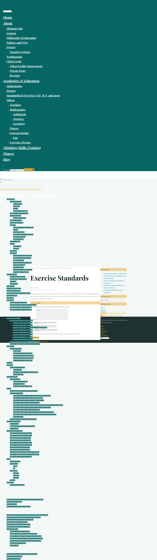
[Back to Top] (101, 318)
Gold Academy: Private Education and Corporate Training (23, 174)
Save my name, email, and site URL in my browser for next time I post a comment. (56, 334)
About (102, 328)
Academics (103, 331)
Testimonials (104, 335)
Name (32, 323)
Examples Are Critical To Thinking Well (115, 273)
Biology (2, 189)
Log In (102, 308)
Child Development (11, 189)
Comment (33, 319)
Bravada (37, 341)
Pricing (102, 333)
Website (32, 330)
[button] (4, 165)
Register (103, 311)
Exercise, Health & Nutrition (27, 189)
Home (102, 326)
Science (38, 189)
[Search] (110, 338)
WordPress (45, 341)
